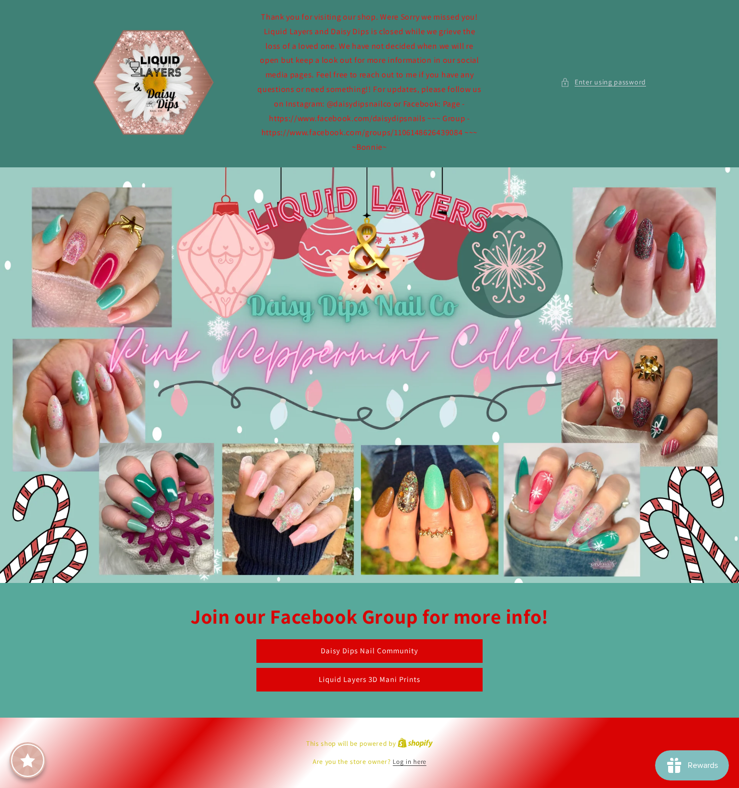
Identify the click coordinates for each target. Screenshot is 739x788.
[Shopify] (415, 743)
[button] (603, 82)
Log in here (409, 761)
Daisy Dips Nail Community (369, 650)
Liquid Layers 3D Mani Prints (369, 679)
